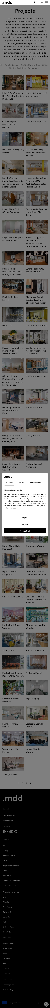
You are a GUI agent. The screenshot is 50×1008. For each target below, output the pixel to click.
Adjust (25, 524)
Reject (25, 517)
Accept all (25, 530)
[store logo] (7, 2)
